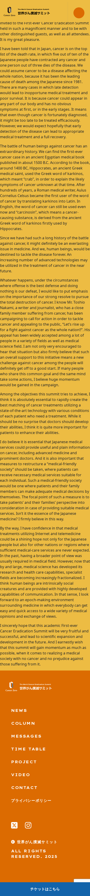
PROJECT (24, 762)
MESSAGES (26, 736)
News (19, 710)
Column (23, 723)
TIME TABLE (28, 749)
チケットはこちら (45, 888)
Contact (24, 787)
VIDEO (20, 774)
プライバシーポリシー (31, 800)
